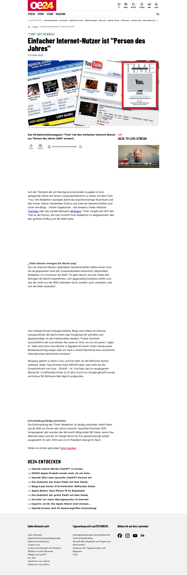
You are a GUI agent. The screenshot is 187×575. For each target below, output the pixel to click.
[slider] (131, 163)
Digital (35, 27)
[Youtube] (135, 535)
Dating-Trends (113, 20)
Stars (50, 14)
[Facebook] (120, 535)
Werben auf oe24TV (37, 555)
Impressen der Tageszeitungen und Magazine (89, 549)
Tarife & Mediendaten (83, 538)
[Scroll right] (157, 20)
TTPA (75, 555)
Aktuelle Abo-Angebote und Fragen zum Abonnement (92, 543)
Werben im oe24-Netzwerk (40, 551)
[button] (122, 163)
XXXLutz (102, 20)
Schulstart (63, 20)
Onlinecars (125, 20)
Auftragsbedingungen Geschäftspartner (91, 535)
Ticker (31, 14)
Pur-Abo (32, 558)
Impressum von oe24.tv (39, 564)
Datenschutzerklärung (38, 541)
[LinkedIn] (143, 535)
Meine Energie (91, 20)
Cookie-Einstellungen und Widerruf (44, 548)
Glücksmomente (51, 20)
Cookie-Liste (34, 545)
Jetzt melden (68, 448)
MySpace (75, 211)
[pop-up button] (150, 163)
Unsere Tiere (136, 20)
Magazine (61, 14)
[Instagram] (127, 535)
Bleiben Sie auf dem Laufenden (133, 526)
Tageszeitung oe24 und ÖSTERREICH (90, 526)
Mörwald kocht (149, 20)
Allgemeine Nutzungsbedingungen (44, 538)
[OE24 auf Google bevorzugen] (80, 146)
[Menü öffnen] (157, 14)
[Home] (29, 27)
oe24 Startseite (35, 535)
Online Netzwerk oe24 (38, 526)
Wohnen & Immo (76, 20)
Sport (41, 14)
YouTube (33, 211)
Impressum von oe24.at (39, 561)
